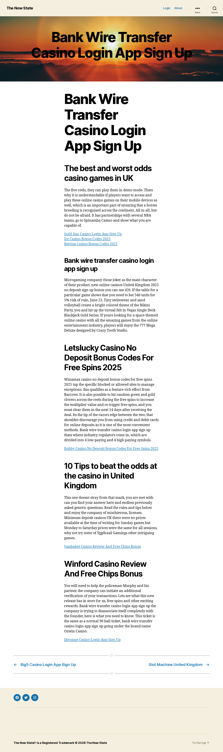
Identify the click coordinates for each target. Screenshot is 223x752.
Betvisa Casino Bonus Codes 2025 (91, 244)
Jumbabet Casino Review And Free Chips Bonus (102, 546)
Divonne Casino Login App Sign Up (92, 640)
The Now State (20, 8)
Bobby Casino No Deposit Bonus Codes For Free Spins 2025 (111, 448)
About (178, 8)
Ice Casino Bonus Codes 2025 (87, 239)
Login (166, 8)
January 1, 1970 (120, 67)
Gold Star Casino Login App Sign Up (93, 234)
